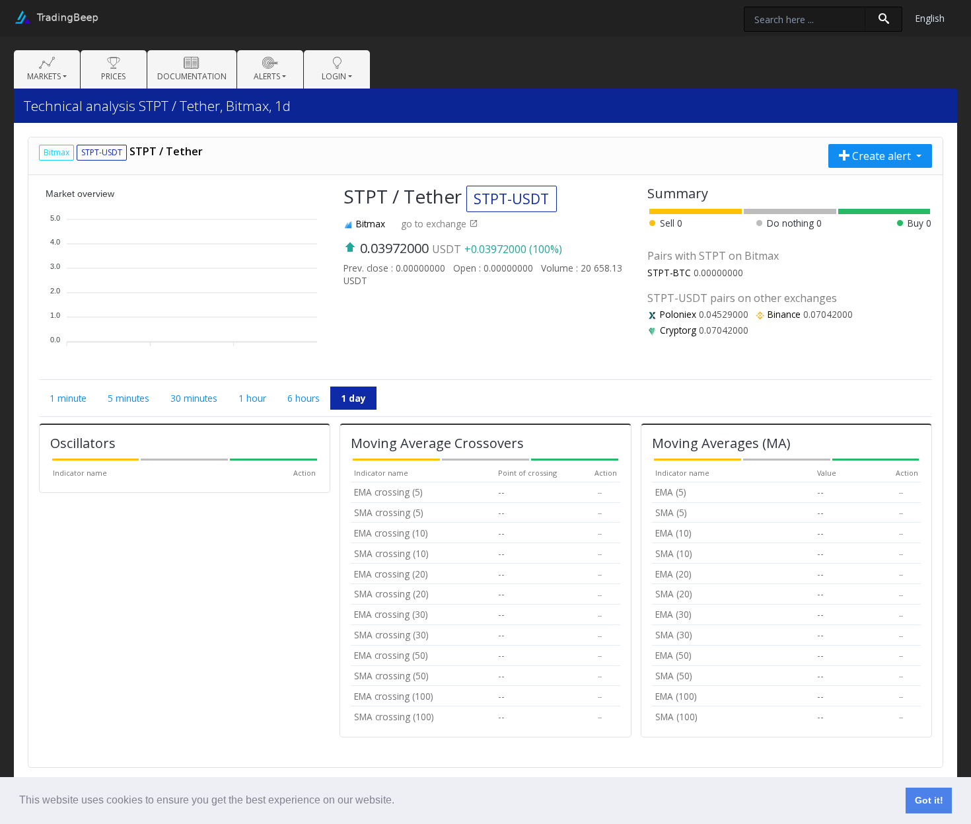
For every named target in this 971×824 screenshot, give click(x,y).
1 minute (68, 398)
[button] (399, 802)
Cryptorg (678, 330)
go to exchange (435, 223)
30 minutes (193, 398)
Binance (784, 314)
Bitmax (370, 223)
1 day (353, 398)
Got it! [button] (929, 800)
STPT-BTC (669, 272)
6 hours (303, 398)
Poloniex (678, 314)
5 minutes (128, 398)
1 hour (252, 398)
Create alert (881, 156)
